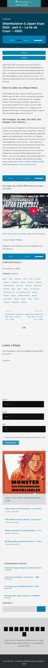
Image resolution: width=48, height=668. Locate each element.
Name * (5, 399)
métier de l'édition (24, 295)
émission (30, 282)
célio (31, 279)
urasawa (7, 302)
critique (6, 282)
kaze (19, 289)
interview (29, 285)
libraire (35, 292)
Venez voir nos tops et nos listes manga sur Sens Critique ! (23, 234)
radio (24, 299)
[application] (24, 39)
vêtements (16, 302)
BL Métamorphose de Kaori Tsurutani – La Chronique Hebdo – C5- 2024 (24, 541)
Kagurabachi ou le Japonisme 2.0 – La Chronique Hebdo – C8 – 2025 (24, 509)
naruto (35, 295)
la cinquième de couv (23, 292)
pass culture (8, 299)
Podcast (15, 274)
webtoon (24, 302)
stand (30, 299)
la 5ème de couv (9, 292)
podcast (17, 299)
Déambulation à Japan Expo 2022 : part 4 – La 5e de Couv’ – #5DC (14, 316)
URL (4, 424)
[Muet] (31, 40)
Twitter (8, 189)
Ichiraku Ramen (9, 285)
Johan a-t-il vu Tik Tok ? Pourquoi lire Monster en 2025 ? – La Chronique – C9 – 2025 (24, 498)
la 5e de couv (35, 289)
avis (25, 279)
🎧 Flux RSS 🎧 (24, 58)
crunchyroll (15, 282)
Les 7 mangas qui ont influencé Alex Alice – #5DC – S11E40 (24, 586)
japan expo (38, 285)
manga (14, 295)
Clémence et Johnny (30, 76)
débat (23, 282)
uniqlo (37, 299)
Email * (5, 412)
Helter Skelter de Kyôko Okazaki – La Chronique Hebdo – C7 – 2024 (24, 519)
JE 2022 (6, 289)
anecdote (18, 279)
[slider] (38, 40)
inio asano (20, 285)
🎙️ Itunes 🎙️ (24, 53)
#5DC (5, 279)
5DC (11, 279)
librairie (6, 295)
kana (13, 289)
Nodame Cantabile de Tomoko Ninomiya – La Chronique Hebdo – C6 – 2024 (24, 530)
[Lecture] (7, 40)
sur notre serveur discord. (26, 164)
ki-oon (26, 289)
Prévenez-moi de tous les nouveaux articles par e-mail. (25, 437)
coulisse (38, 279)
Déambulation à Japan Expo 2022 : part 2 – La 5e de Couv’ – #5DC (34, 316)
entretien (39, 282)
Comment (6, 360)
